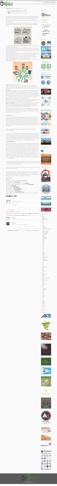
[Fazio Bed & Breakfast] (46, 437)
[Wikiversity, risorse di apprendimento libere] (42, 458)
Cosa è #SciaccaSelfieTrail (46, 95)
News (12, 8)
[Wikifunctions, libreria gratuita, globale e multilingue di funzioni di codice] (50, 461)
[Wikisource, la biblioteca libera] (45, 458)
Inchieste (43, 251)
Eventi (43, 246)
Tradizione (43, 301)
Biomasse (43, 225)
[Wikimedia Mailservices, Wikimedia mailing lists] (47, 469)
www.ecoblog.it (26, 183)
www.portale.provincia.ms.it (19, 191)
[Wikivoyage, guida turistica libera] (47, 458)
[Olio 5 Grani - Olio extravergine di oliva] (46, 361)
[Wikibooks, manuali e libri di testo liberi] (47, 456)
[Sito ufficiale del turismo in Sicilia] (46, 159)
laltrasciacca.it (29, 481)
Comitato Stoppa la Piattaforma (45, 233)
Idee (42, 250)
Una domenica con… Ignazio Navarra (33, 230)
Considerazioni (43, 236)
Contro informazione (44, 238)
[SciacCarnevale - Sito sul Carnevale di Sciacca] (43, 48)
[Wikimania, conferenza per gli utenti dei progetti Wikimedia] (45, 469)
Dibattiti (43, 240)
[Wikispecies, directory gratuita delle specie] (47, 461)
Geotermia (43, 248)
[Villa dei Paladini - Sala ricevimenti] (46, 403)
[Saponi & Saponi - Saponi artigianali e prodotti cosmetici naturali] (46, 392)
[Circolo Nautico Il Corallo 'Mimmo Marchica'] (46, 371)
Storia (43, 298)
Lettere (43, 262)
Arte (42, 221)
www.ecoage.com (17, 190)
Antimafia (43, 220)
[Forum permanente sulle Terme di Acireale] (46, 204)
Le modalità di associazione (45, 26)
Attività (43, 223)
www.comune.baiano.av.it (17, 189)
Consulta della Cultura (44, 237)
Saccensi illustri (43, 284)
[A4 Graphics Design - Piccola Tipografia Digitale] (46, 418)
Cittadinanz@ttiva (44, 227)
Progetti (43, 278)
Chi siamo (38, 3)
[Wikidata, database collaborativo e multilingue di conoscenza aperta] (45, 461)
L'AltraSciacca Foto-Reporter (45, 260)
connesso (10, 211)
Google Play (44, 69)
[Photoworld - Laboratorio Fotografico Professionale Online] (46, 444)
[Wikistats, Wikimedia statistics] (50, 469)
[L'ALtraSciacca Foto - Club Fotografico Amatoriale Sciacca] (43, 43)
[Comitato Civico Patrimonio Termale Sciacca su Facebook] (43, 82)
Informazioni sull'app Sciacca (46, 62)
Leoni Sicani (43, 261)
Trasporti (43, 303)
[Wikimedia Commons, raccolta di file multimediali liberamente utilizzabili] (42, 461)
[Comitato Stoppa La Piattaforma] (46, 175)
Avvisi (43, 224)
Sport (42, 297)
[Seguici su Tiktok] (21, 1)
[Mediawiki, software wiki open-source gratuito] (45, 464)
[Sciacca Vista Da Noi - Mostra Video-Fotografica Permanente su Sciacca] (48, 43)
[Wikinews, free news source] (50, 458)
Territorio (43, 300)
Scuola (43, 291)
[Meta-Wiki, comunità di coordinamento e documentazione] (47, 464)
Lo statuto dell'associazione (46, 25)
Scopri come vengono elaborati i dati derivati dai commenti (29, 213)
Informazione (43, 252)
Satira (43, 286)
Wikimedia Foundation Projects (46, 453)
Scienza (43, 290)
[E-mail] (17, 1)
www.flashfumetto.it (15, 186)
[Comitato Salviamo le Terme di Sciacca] (46, 189)
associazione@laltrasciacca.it (29, 482)
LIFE (42, 264)
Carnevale (43, 226)
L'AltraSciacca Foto (44, 259)
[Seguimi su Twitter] (22, 1)
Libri (42, 263)
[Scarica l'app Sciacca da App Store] (48, 66)
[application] (46, 92)
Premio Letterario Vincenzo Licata (45, 277)
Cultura (43, 239)
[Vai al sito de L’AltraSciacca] (46, 14)
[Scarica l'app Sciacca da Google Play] (43, 66)
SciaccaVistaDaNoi (44, 289)
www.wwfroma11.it (17, 181)
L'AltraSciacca (43, 258)
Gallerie (43, 247)
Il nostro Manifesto (44, 3)
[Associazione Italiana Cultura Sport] (46, 316)
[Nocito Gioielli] (46, 350)
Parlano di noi (43, 271)
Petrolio (43, 273)
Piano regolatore (44, 274)
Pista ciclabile (43, 275)
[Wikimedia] (46, 451)
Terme (43, 299)
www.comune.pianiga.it (17, 188)
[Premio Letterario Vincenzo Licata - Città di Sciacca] (48, 48)
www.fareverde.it (30, 184)
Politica (43, 276)
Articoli (43, 222)
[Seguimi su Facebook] (18, 1)
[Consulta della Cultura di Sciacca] (46, 209)
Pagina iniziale (8, 8)
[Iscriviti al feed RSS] (16, 1)
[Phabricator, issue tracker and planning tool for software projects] (45, 466)
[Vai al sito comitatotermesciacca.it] (46, 77)
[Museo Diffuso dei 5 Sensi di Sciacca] (46, 117)
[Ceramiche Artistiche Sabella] (46, 381)
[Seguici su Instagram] (19, 1)
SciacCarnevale (44, 288)
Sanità (43, 285)
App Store (49, 69)
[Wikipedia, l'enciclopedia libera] (42, 456)
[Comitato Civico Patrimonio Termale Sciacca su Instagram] (48, 82)
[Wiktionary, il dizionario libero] (45, 456)
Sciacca (43, 287)
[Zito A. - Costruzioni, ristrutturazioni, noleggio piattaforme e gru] (46, 430)
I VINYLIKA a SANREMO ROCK (12, 230)
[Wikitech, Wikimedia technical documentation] (42, 466)
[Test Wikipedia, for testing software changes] (47, 466)
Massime (43, 265)
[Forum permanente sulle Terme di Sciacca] (46, 55)
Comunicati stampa (44, 234)
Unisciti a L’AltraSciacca (52, 3)
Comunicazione (44, 235)
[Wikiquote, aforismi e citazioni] (50, 456)
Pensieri (43, 272)
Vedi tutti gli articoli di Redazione (15, 205)
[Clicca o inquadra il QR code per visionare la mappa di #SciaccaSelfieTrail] (46, 101)
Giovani (43, 249)
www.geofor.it (24, 180)
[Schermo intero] (50, 93)
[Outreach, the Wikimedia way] (42, 469)
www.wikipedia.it (13, 185)
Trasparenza (43, 302)
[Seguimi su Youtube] (23, 1)
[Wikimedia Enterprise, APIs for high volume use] (50, 464)
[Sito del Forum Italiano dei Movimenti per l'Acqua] (46, 198)
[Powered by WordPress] (29, 484)
